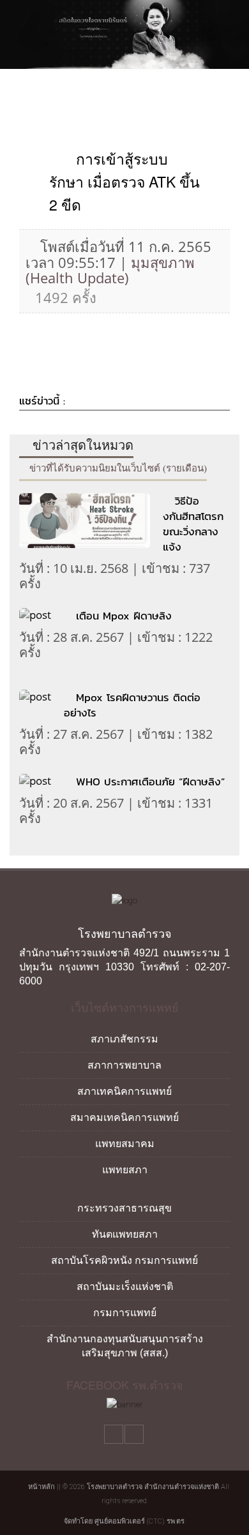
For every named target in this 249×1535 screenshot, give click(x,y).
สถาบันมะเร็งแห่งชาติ (125, 1286)
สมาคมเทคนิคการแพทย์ (124, 1117)
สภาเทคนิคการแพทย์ (124, 1091)
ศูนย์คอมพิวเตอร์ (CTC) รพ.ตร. (140, 1521)
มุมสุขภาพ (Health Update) (110, 270)
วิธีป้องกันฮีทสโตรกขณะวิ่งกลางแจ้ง (193, 524)
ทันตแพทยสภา (125, 1234)
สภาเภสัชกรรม (124, 1039)
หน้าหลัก (40, 1487)
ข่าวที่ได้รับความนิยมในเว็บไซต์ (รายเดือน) (117, 468)
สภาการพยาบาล (124, 1065)
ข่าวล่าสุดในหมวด (81, 445)
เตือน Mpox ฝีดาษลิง (124, 615)
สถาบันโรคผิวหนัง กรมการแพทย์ (124, 1260)
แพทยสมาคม (125, 1143)
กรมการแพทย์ (124, 1312)
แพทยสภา (124, 1169)
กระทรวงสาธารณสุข (124, 1208)
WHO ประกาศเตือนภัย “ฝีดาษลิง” (150, 781)
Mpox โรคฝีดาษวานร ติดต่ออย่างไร (132, 705)
